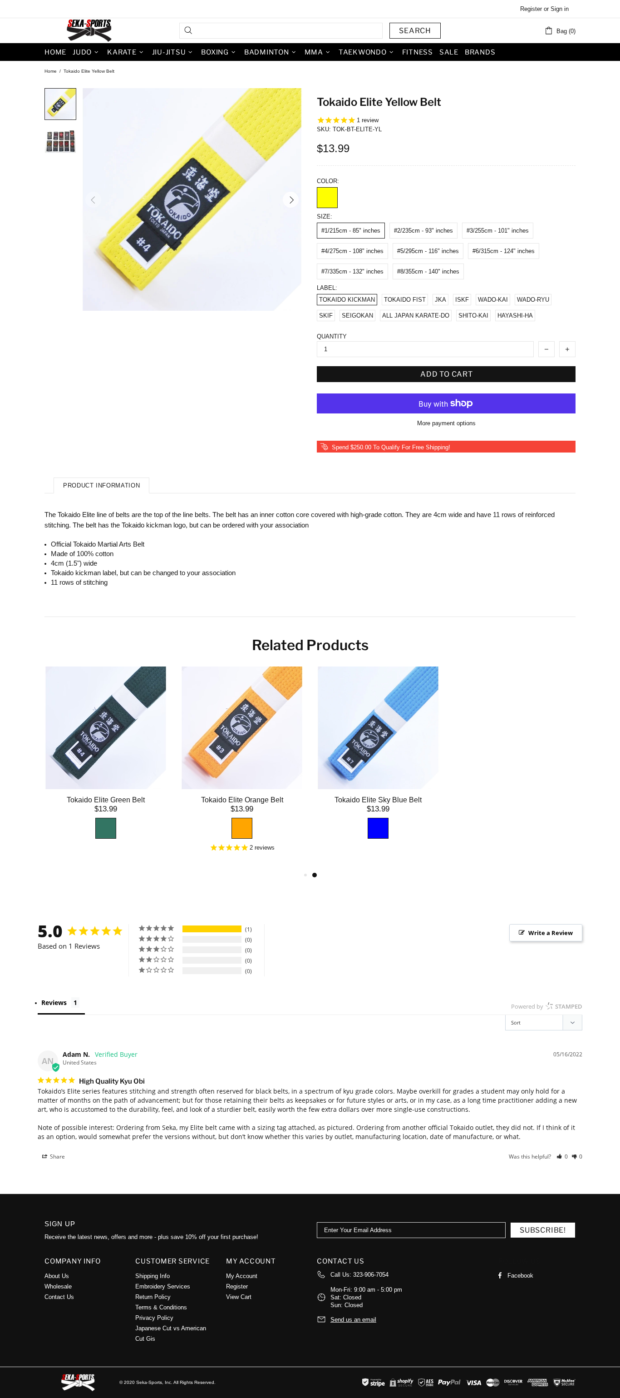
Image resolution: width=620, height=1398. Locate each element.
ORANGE (241, 828)
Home (50, 71)
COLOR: (328, 181)
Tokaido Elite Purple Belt (514, 800)
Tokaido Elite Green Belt (106, 800)
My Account (241, 1276)
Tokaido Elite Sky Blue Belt (378, 800)
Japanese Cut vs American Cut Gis (170, 1333)
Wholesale (58, 1286)
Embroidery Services (162, 1286)
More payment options (446, 423)
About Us (56, 1276)
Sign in (560, 8)
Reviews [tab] (54, 1002)
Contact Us (59, 1297)
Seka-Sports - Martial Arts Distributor (89, 30)
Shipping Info (152, 1276)
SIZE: (324, 216)
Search (415, 30)
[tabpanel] (378, 763)
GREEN (105, 828)
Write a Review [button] (550, 933)
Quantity (332, 336)
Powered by (546, 1006)
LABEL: (327, 287)
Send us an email (353, 1319)
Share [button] (57, 1156)
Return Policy (153, 1297)
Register (531, 8)
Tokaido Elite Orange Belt (242, 800)
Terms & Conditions (161, 1307)
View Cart (238, 1297)
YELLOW (327, 197)
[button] (562, 1156)
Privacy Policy (154, 1317)
